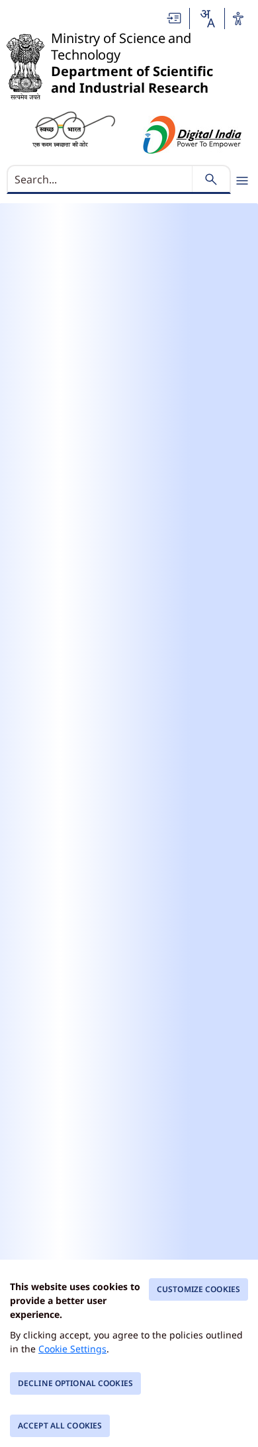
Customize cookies (198, 1289)
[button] (175, 18)
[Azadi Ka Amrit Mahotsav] (192, 135)
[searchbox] (101, 179)
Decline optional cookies (75, 1383)
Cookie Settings (72, 1348)
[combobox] (207, 18)
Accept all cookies (60, 1425)
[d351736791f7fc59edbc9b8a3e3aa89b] (73, 128)
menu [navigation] (242, 181)
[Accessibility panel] (238, 18)
